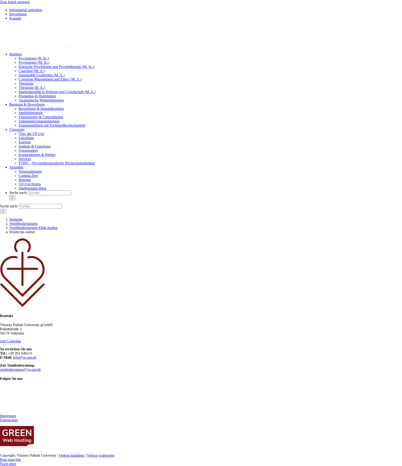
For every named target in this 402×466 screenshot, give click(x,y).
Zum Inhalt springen (15, 2)
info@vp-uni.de (24, 357)
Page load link (10, 460)
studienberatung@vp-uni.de (20, 369)
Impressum (8, 416)
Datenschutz (9, 420)
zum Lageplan (10, 341)
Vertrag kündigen (71, 455)
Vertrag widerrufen (100, 455)
